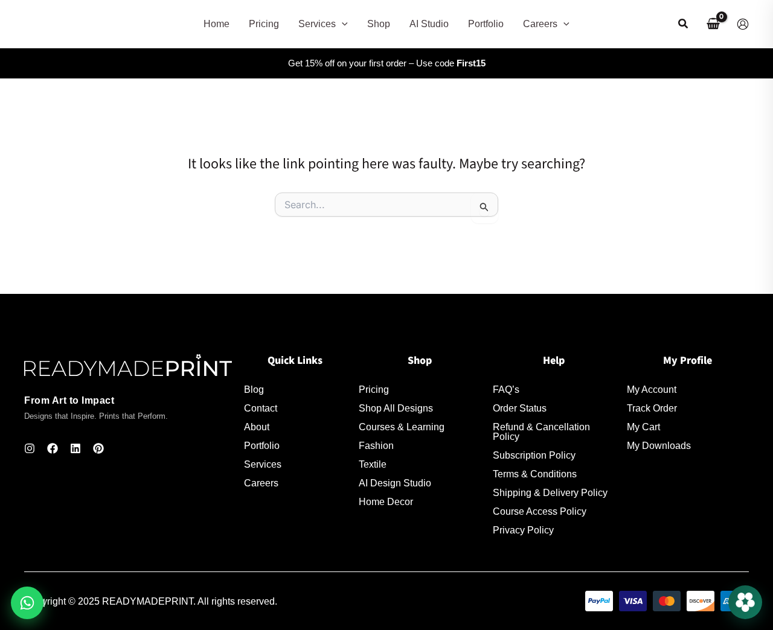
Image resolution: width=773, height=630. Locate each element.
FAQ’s (506, 390)
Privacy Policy (523, 530)
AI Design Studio (395, 483)
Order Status (520, 408)
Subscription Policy (534, 455)
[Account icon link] (743, 24)
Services (262, 464)
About (256, 427)
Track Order (652, 408)
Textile (372, 464)
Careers (261, 483)
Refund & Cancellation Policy (541, 432)
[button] (342, 24)
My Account (651, 390)
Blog (254, 390)
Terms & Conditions (535, 474)
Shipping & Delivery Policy (550, 493)
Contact (260, 408)
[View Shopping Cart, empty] (713, 24)
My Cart (643, 427)
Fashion (376, 446)
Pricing (374, 390)
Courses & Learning (401, 427)
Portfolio (262, 446)
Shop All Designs (396, 408)
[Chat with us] (745, 602)
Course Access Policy (539, 512)
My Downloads (659, 446)
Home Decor (386, 502)
